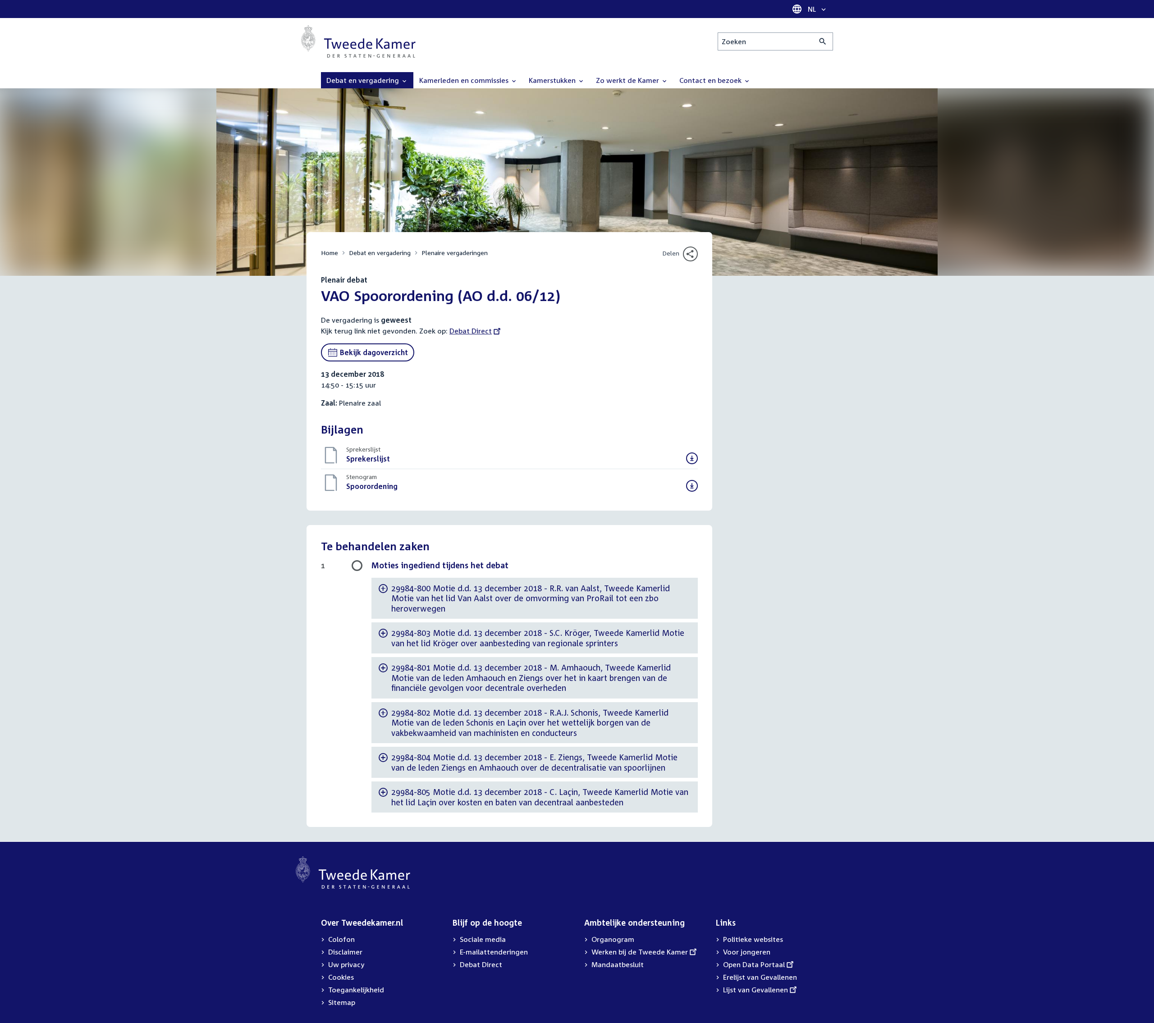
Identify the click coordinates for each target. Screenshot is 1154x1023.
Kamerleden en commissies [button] (464, 80)
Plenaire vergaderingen (454, 252)
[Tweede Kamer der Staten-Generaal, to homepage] (358, 41)
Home (329, 252)
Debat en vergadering (380, 252)
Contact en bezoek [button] (711, 80)
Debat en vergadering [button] (363, 80)
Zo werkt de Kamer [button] (628, 80)
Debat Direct (470, 330)
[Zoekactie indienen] (823, 41)
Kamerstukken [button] (553, 80)
